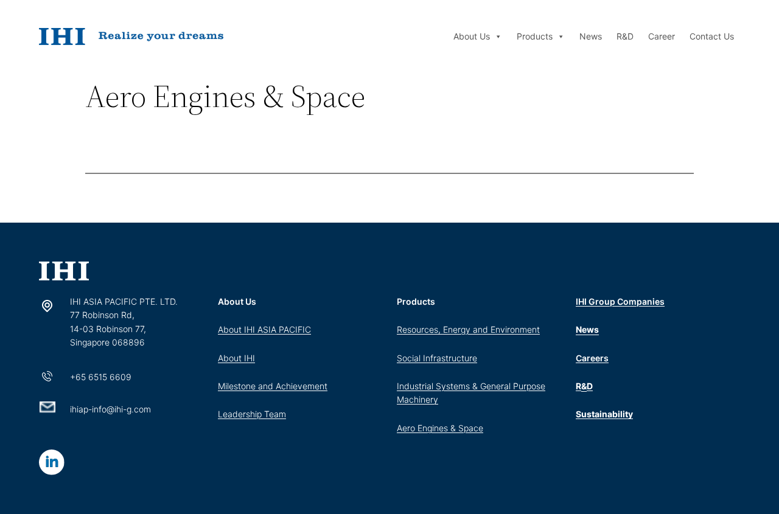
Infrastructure (450, 358)
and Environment (506, 329)
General (496, 386)
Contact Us (712, 36)
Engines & (437, 428)
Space (470, 428)
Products (535, 36)
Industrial (416, 386)
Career (661, 36)
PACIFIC (295, 329)
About (231, 329)
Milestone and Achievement (272, 386)
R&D (625, 36)
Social (410, 358)
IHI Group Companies (620, 301)
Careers (592, 358)
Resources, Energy (435, 329)
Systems (453, 386)
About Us (471, 36)
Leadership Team (252, 414)
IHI (249, 358)
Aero (407, 428)
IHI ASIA (261, 329)
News (590, 36)
